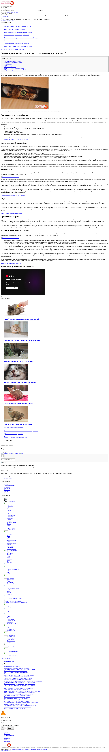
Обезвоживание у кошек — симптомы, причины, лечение (19, 685)
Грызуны (9, 519)
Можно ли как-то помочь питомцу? (14, 68)
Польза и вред (11, 620)
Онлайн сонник (8, 478)
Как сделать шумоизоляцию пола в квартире (16, 674)
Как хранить (10, 508)
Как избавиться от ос (12, 12)
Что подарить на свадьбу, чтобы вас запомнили (16, 701)
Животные (17, 49)
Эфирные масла (11, 623)
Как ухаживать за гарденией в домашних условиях (18, 40)
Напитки (9, 559)
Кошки (22, 49)
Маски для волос (11, 540)
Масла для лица (11, 549)
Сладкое (9, 562)
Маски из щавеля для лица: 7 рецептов (14, 708)
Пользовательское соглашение (39, 749)
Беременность (8, 64)
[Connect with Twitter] (9, 453)
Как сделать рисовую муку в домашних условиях (17, 695)
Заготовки (10, 553)
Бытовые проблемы (9, 485)
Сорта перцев (10, 639)
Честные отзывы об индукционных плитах (15, 704)
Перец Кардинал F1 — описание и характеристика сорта (19, 692)
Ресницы (9, 544)
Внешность (7, 487)
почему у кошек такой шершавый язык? (11, 213)
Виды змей (10, 516)
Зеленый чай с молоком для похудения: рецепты (17, 676)
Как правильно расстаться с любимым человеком (17, 26)
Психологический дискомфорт (13, 62)
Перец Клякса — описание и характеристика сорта (18, 46)
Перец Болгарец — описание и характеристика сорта (18, 688)
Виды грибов (10, 619)
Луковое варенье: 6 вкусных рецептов (14, 29)
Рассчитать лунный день (7, 20)
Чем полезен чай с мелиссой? (12, 666)
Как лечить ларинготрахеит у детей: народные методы (19, 675)
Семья (8, 573)
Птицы (9, 524)
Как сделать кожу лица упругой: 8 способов (16, 689)
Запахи (6, 491)
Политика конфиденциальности (21, 749)
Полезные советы (10, 49)
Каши (8, 556)
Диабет (9, 589)
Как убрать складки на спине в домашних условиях (18, 32)
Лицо (8, 541)
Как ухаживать (11, 630)
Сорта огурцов (11, 638)
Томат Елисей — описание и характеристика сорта (18, 678)
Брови (8, 536)
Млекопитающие (11, 522)
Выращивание (11, 636)
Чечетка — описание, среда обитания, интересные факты (19, 684)
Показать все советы (6, 658)
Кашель (9, 592)
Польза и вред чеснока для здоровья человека (16, 668)
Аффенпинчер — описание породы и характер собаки (18, 694)
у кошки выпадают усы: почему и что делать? (13, 195)
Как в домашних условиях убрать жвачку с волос (17, 699)
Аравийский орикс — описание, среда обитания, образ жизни (21, 702)
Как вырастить (11, 629)
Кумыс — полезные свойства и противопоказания (17, 707)
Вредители (7, 488)
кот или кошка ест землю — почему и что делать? (14, 139)
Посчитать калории (6, 16)
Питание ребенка (11, 584)
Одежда (9, 510)
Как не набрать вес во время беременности (15, 671)
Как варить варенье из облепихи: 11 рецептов (16, 43)
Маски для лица (11, 543)
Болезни (6, 484)
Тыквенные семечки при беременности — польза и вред (19, 682)
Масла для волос (11, 546)
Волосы (9, 539)
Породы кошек (11, 528)
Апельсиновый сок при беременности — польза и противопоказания (23, 681)
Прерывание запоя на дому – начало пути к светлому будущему (21, 38)
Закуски (9, 554)
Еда (8, 507)
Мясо (8, 557)
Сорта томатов (11, 641)
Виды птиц (10, 518)
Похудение (10, 547)
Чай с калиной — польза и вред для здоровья (16, 698)
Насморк (9, 594)
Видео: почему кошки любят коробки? (15, 70)
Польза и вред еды (9, 661)
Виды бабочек (11, 515)
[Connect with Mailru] (22, 453)
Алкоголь (9, 617)
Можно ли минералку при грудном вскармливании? (18, 686)
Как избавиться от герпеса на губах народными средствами (20, 705)
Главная (3, 49)
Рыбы (8, 525)
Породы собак (11, 529)
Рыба (8, 560)
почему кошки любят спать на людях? (11, 263)
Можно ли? (10, 582)
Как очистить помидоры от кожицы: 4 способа (16, 35)
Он (8, 570)
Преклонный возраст (10, 67)
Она (8, 572)
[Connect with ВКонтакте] (16, 453)
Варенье (9, 551)
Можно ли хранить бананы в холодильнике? (16, 672)
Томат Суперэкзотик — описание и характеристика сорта (19, 669)
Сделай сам (10, 622)
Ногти (8, 537)
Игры (6, 65)
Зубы (8, 591)
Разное (6, 493)
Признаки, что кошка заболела (12, 61)
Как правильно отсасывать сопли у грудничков (17, 697)
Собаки (9, 526)
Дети (8, 581)
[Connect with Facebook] (4, 453)
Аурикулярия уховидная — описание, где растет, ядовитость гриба (22, 691)
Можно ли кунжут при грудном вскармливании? (17, 679)
